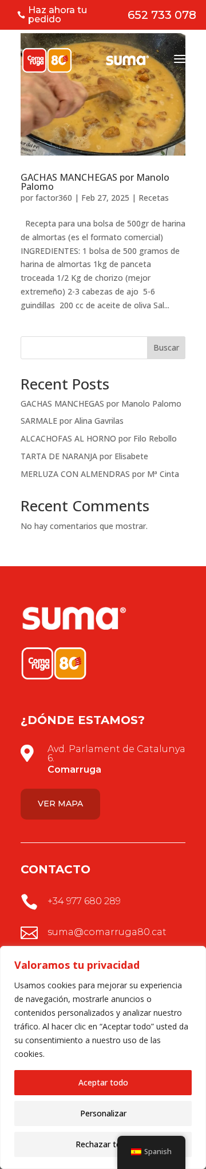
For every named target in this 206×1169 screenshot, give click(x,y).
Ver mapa (60, 803)
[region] (103, 1057)
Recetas (153, 197)
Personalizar (103, 1113)
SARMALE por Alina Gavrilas (72, 420)
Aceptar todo (103, 1082)
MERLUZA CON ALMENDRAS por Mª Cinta (100, 473)
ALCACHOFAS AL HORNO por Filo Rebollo (99, 438)
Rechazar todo (103, 1144)
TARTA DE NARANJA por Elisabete (84, 456)
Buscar (166, 347)
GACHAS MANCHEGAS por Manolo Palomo (95, 182)
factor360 (53, 197)
